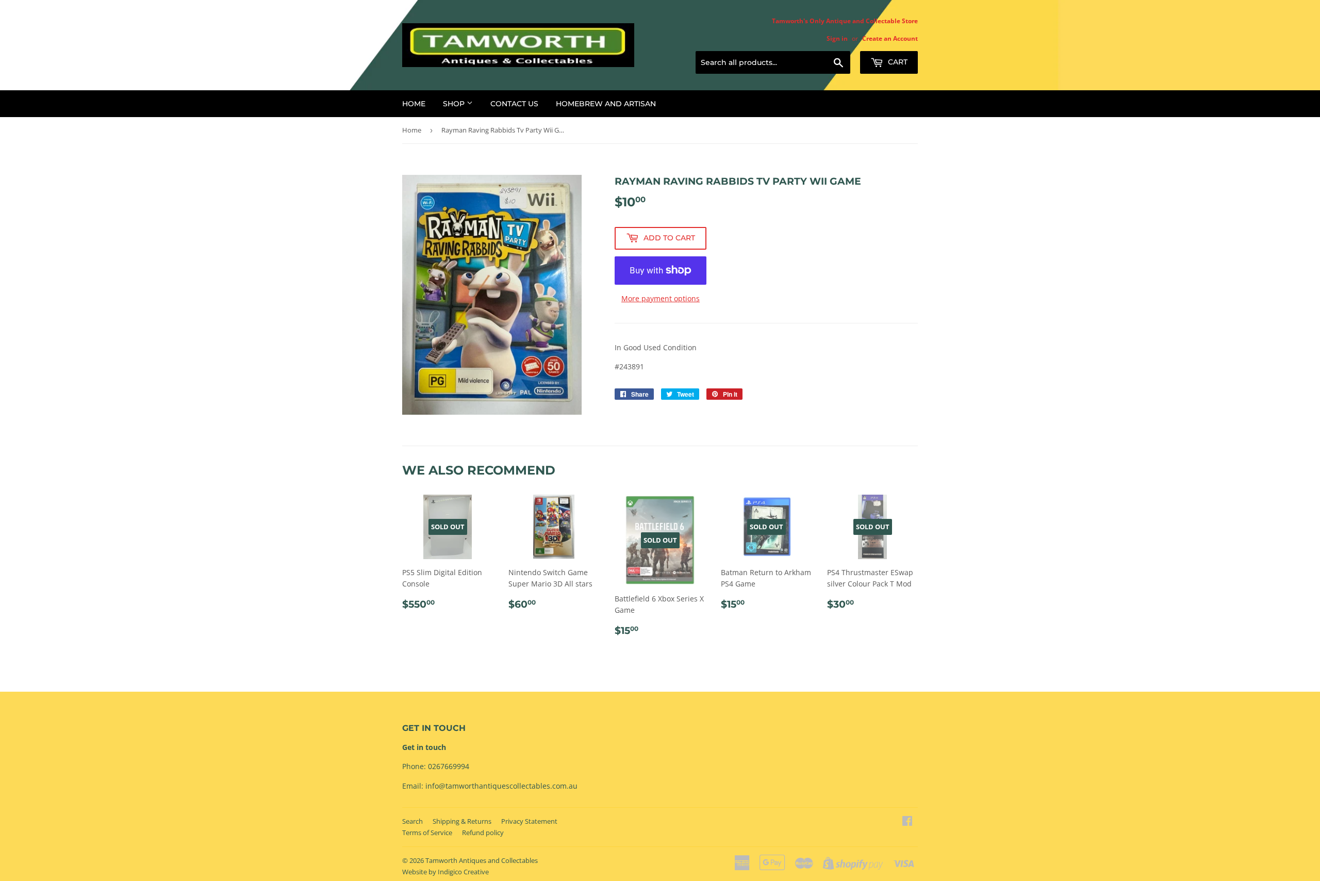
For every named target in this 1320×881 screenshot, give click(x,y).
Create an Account (890, 38)
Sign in (837, 38)
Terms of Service (427, 832)
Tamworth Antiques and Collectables (481, 860)
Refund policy (483, 832)
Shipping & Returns (462, 821)
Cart (897, 62)
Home (413, 103)
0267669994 (448, 766)
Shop (455, 103)
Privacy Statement (529, 821)
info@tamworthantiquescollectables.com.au (501, 786)
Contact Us (514, 103)
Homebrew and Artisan (606, 103)
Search (412, 821)
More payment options (660, 298)
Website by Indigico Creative (445, 871)
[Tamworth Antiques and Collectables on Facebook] (907, 822)
